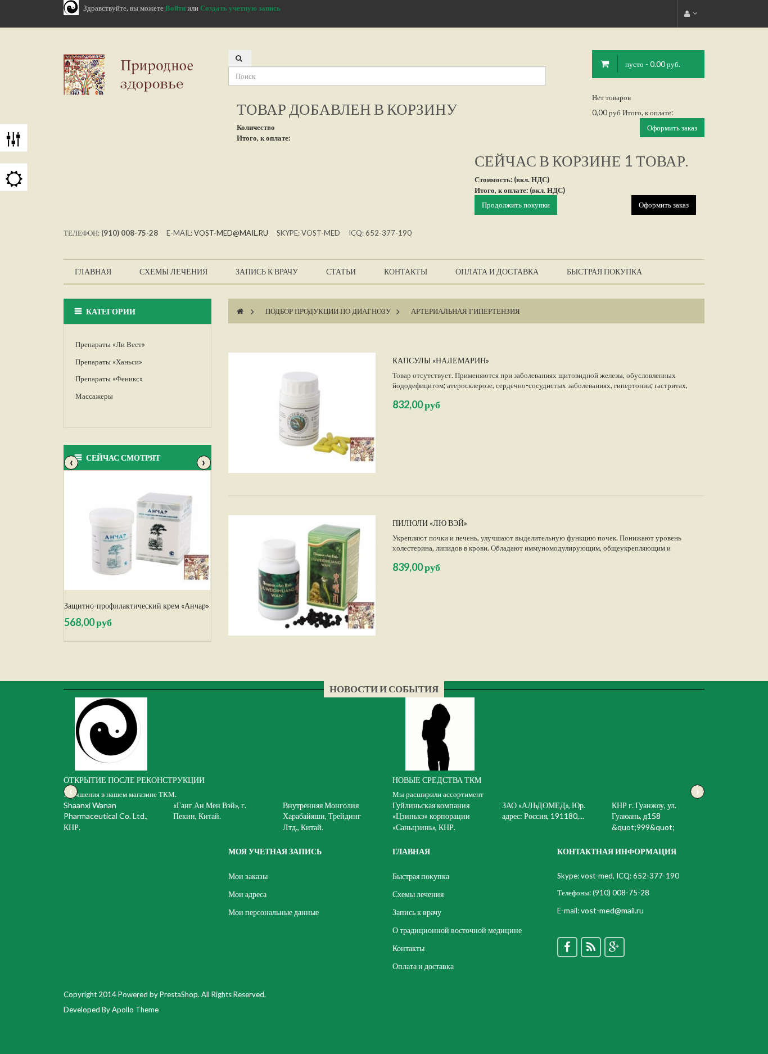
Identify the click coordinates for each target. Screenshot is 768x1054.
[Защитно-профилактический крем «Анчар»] (137, 530)
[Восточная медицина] (137, 73)
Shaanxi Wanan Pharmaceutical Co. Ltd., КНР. (106, 816)
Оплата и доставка (423, 966)
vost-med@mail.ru (231, 232)
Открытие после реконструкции (134, 780)
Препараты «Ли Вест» (110, 344)
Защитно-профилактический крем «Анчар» (136, 605)
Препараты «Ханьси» (108, 361)
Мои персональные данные (273, 912)
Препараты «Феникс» (109, 378)
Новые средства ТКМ (436, 780)
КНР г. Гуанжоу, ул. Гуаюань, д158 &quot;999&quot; (644, 816)
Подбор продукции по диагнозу (328, 311)
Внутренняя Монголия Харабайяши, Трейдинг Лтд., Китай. (322, 816)
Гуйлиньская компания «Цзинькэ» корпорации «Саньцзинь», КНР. (431, 816)
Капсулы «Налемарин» (440, 360)
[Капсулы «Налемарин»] (302, 413)
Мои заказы (248, 876)
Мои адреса (247, 894)
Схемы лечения (418, 894)
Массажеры (94, 395)
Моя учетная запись (275, 851)
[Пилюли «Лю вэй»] (302, 575)
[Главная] (240, 311)
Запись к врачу (416, 912)
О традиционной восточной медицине (457, 930)
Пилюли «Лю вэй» (429, 523)
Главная (411, 851)
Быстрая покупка (420, 876)
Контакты (408, 948)
